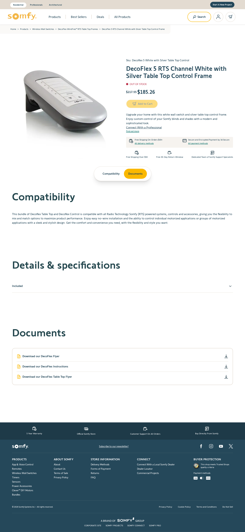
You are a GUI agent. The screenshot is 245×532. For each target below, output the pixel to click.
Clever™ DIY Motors (22, 490)
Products (55, 17)
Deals (100, 17)
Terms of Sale (61, 473)
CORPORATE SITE (92, 525)
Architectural (55, 5)
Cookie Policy (184, 507)
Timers (15, 477)
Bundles (16, 494)
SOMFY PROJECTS (114, 525)
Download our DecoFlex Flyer (40, 356)
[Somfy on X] (231, 446)
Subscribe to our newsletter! (114, 446)
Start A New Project (222, 4)
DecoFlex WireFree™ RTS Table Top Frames (78, 29)
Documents (135, 173)
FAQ (93, 477)
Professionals (36, 5)
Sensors (16, 481)
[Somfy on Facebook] (201, 446)
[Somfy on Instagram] (211, 446)
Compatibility (111, 173)
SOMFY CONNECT (136, 525)
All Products (122, 17)
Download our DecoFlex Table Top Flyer (47, 376)
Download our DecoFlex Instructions (45, 366)
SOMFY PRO (155, 525)
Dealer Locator (145, 468)
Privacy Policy (61, 477)
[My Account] (218, 17)
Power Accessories (22, 486)
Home (13, 29)
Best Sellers (79, 17)
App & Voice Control (22, 464)
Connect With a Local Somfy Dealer (156, 464)
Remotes (17, 468)
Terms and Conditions (206, 507)
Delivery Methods (100, 464)
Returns (95, 473)
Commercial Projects (148, 473)
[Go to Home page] (22, 16)
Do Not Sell (227, 507)
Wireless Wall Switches (43, 29)
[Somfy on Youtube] (221, 446)
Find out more (132, 131)
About (57, 464)
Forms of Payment (101, 468)
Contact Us (59, 468)
